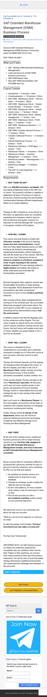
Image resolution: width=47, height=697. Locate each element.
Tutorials (26, 16)
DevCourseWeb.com (12, 16)
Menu (25, 5)
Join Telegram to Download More (23, 590)
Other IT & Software (14, 40)
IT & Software (9, 36)
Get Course (23, 584)
